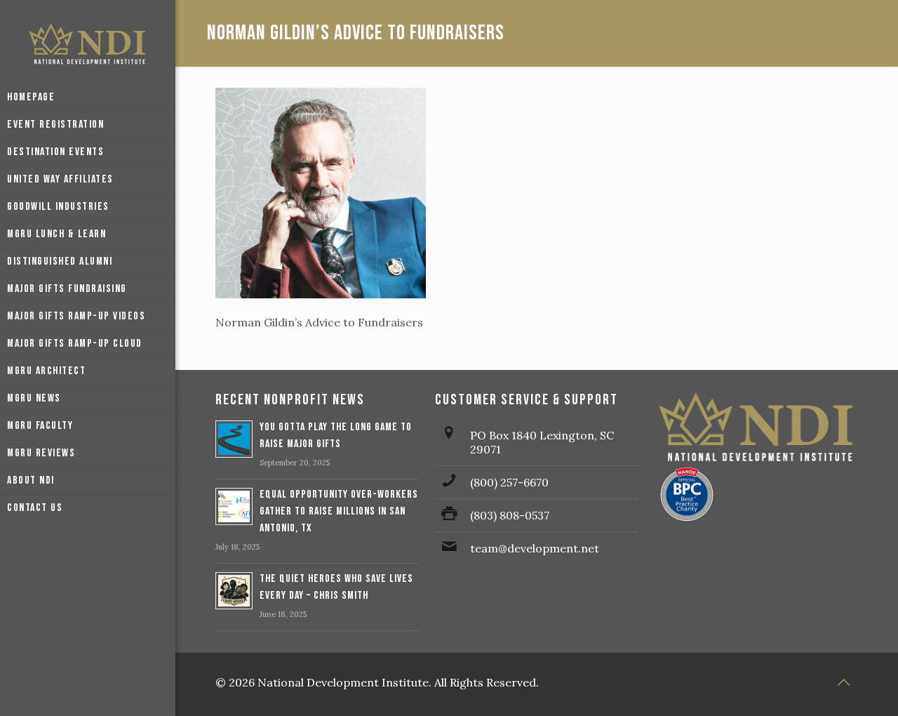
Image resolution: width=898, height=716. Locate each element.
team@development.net (534, 548)
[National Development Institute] (87, 42)
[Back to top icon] (843, 682)
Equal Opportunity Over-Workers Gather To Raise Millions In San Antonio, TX (339, 511)
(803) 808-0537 (509, 515)
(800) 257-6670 (509, 482)
